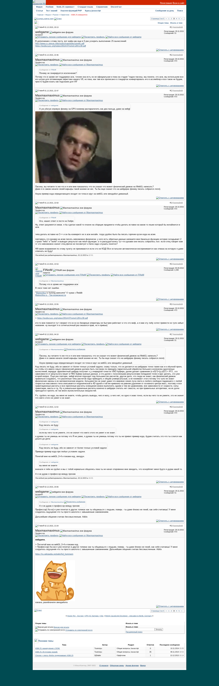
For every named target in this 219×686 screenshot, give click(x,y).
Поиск (180, 11)
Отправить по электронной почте (79, 630)
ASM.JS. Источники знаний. (46, 652)
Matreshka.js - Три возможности (50, 295)
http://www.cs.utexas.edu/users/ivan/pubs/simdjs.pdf (59, 43)
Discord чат (116, 7)
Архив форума (132, 665)
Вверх (143, 665)
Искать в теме (176, 23)
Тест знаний (51, 11)
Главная (40, 15)
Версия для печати (61, 627)
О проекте (103, 665)
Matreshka (41, 293)
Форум (39, 7)
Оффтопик (64, 15)
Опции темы (163, 23)
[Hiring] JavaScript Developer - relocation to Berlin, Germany (128, 616)
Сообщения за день (164, 11)
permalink (178, 27)
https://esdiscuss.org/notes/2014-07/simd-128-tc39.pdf (60, 46)
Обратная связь (117, 665)
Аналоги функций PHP (71, 11)
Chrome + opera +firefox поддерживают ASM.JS (54, 655)
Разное (56, 15)
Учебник (49, 7)
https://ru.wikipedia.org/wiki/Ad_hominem (54, 554)
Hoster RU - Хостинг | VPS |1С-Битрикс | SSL (85, 616)
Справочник (102, 7)
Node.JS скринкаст (65, 7)
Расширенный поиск (134, 632)
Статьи (39, 11)
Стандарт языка (85, 7)
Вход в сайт (178, 3)
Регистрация (166, 3)
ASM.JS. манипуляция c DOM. (47, 648)
